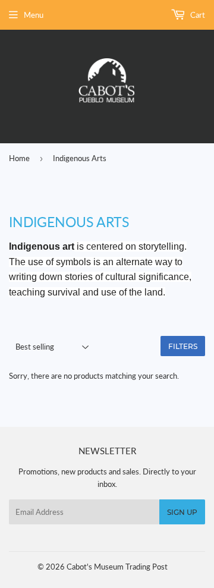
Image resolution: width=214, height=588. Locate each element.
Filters (182, 346)
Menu (33, 15)
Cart (196, 15)
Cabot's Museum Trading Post (117, 566)
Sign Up (182, 512)
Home (19, 158)
